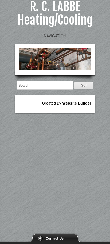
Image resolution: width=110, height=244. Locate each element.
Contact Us (55, 238)
